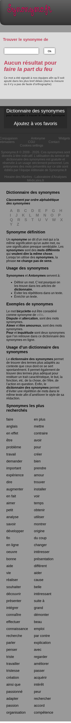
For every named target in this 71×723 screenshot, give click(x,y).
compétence (43, 712)
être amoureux (30, 325)
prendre (40, 468)
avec (37, 650)
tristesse (13, 671)
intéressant (42, 594)
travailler (13, 664)
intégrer (12, 608)
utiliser (39, 517)
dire (9, 482)
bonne (11, 559)
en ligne (12, 545)
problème (13, 447)
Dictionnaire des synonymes (35, 112)
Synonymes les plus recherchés (25, 408)
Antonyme (38, 138)
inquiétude (26, 332)
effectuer (13, 622)
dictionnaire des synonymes (32, 359)
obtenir (39, 510)
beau (38, 622)
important (13, 468)
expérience (15, 475)
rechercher (42, 699)
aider (38, 573)
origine (39, 531)
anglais (12, 426)
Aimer (10, 325)
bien (37, 461)
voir (37, 496)
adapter (12, 699)
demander (14, 461)
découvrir (13, 594)
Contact (54, 142)
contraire (41, 433)
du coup (40, 538)
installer (40, 489)
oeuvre (11, 552)
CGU (31, 142)
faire (9, 419)
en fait (11, 496)
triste (10, 657)
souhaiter (13, 587)
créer (38, 454)
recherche (14, 636)
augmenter (14, 489)
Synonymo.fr (38, 11)
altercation (30, 318)
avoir (38, 440)
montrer (40, 524)
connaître (13, 615)
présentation (43, 559)
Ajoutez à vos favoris (35, 123)
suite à (39, 601)
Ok (49, 51)
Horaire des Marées (18, 176)
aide (9, 566)
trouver (39, 482)
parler (10, 643)
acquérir (40, 678)
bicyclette (24, 311)
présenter (13, 601)
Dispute (12, 318)
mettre (39, 426)
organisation (16, 712)
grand (38, 608)
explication (42, 643)
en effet (12, 433)
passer (39, 671)
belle (37, 587)
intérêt (39, 685)
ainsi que (13, 685)
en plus (39, 419)
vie (8, 573)
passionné (14, 692)
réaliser (12, 580)
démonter (41, 615)
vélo (40, 314)
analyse (12, 517)
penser (11, 650)
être (9, 440)
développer (15, 531)
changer (40, 545)
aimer (10, 503)
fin (8, 538)
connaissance (17, 629)
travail (11, 454)
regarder (40, 657)
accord (39, 706)
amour (39, 475)
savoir (11, 524)
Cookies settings (31, 145)
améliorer (41, 664)
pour (37, 447)
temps (39, 503)
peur (37, 692)
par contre (42, 636)
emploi (39, 629)
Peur (9, 332)
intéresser (42, 552)
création (12, 678)
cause (38, 580)
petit (9, 510)
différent (40, 566)
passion (12, 706)
